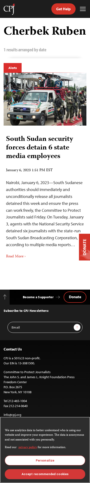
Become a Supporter (38, 297)
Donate (75, 296)
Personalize (45, 460)
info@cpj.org (12, 415)
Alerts (12, 68)
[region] (45, 450)
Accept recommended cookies (45, 474)
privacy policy (27, 447)
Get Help (63, 8)
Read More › (16, 257)
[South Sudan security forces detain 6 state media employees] (45, 99)
